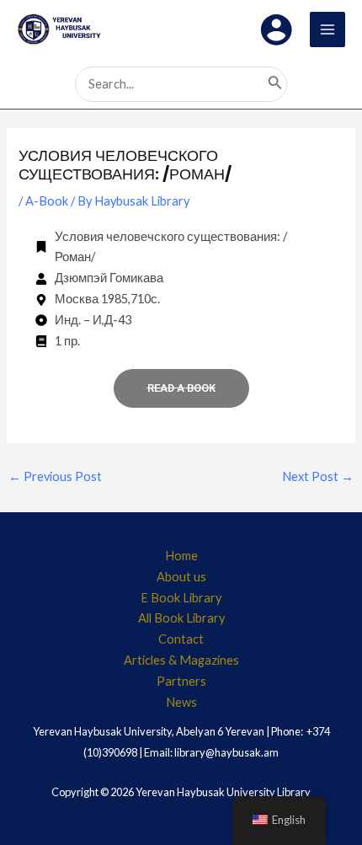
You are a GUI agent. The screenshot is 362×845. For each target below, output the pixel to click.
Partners (181, 681)
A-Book (46, 201)
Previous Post (55, 476)
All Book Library (181, 618)
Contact (181, 639)
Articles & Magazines (181, 660)
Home (181, 555)
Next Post (318, 476)
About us (181, 577)
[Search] (275, 84)
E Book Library (181, 598)
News (181, 702)
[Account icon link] (276, 29)
